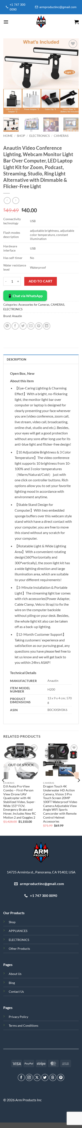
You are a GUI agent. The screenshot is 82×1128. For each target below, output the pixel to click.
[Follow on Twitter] (45, 1077)
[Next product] (7, 200)
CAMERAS (61, 135)
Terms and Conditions (23, 1025)
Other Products (19, 948)
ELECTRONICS (39, 135)
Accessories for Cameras (33, 304)
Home (8, 135)
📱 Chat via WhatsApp (25, 296)
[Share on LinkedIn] (46, 326)
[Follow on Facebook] (21, 1077)
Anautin (17, 316)
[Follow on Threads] (52, 1077)
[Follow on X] (37, 1077)
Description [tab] (16, 359)
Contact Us (16, 991)
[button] (6, 21)
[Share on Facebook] (15, 326)
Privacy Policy (18, 1017)
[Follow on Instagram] (29, 1077)
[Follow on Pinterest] (60, 1077)
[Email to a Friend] (31, 326)
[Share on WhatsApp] (7, 326)
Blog (12, 983)
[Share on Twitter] (23, 326)
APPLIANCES (18, 931)
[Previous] (10, 76)
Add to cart (41, 281)
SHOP (21, 135)
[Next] (72, 76)
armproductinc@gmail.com (58, 7)
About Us (15, 974)
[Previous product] (15, 200)
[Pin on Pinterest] (38, 326)
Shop (12, 922)
